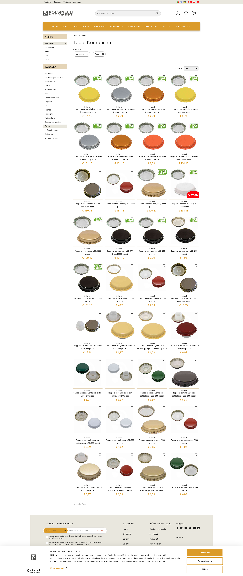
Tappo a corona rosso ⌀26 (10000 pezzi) (120, 205)
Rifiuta (205, 569)
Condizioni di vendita (157, 529)
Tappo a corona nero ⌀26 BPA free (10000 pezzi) (120, 252)
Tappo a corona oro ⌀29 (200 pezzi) (152, 441)
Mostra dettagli (57, 568)
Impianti (48, 101)
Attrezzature (50, 81)
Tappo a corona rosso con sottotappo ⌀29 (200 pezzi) (120, 489)
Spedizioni (153, 534)
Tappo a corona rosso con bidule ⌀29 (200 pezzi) (184, 347)
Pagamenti (153, 539)
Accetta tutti (204, 553)
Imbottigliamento (52, 97)
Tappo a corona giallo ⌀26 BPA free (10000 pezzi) (87, 110)
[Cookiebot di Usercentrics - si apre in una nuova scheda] (34, 571)
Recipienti (49, 114)
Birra (86, 26)
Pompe (48, 110)
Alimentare (151, 26)
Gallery (125, 544)
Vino (65, 26)
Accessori (49, 73)
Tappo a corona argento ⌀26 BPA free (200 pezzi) (120, 110)
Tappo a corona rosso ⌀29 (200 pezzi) (184, 441)
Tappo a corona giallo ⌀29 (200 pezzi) (120, 299)
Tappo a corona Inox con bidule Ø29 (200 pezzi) (88, 347)
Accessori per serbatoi (54, 77)
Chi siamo (57, 2)
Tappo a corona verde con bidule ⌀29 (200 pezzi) (87, 394)
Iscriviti (100, 530)
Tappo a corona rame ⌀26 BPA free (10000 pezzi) (120, 158)
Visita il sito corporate (72, 2)
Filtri (46, 93)
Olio (75, 26)
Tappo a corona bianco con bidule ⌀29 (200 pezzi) (120, 394)
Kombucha (99, 26)
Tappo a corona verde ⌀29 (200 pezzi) (184, 489)
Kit (46, 106)
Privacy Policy (84, 544)
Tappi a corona (53, 130)
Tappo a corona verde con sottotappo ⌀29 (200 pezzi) (152, 394)
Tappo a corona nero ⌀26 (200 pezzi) (152, 252)
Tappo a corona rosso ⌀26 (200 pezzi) (152, 299)
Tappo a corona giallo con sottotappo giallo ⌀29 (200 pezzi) (152, 347)
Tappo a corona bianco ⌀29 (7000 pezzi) (184, 205)
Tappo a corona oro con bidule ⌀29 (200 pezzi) (88, 489)
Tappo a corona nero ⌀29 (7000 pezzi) (88, 299)
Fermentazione (51, 89)
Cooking (166, 26)
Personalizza (203, 561)
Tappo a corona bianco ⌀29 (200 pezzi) (120, 441)
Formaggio (134, 26)
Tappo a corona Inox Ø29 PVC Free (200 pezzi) (184, 299)
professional (183, 26)
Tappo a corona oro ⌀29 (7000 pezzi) (88, 252)
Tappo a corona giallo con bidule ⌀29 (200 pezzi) (120, 347)
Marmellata (116, 26)
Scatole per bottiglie (53, 122)
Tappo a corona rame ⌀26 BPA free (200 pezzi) (152, 110)
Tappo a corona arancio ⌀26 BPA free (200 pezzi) (152, 158)
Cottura (48, 85)
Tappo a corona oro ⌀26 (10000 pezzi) (152, 205)
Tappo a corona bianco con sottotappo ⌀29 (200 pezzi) (88, 441)
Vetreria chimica (51, 138)
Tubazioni (49, 134)
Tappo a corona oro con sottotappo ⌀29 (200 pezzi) (152, 489)
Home (55, 26)
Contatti (47, 2)
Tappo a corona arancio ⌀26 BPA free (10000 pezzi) (184, 158)
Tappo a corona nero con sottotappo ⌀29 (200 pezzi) (184, 394)
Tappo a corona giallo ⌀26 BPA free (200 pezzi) (184, 110)
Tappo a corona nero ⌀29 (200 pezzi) (184, 252)
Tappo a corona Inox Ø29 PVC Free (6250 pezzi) (88, 205)
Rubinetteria (50, 118)
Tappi (83, 35)
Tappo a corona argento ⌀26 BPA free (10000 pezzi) (87, 158)
